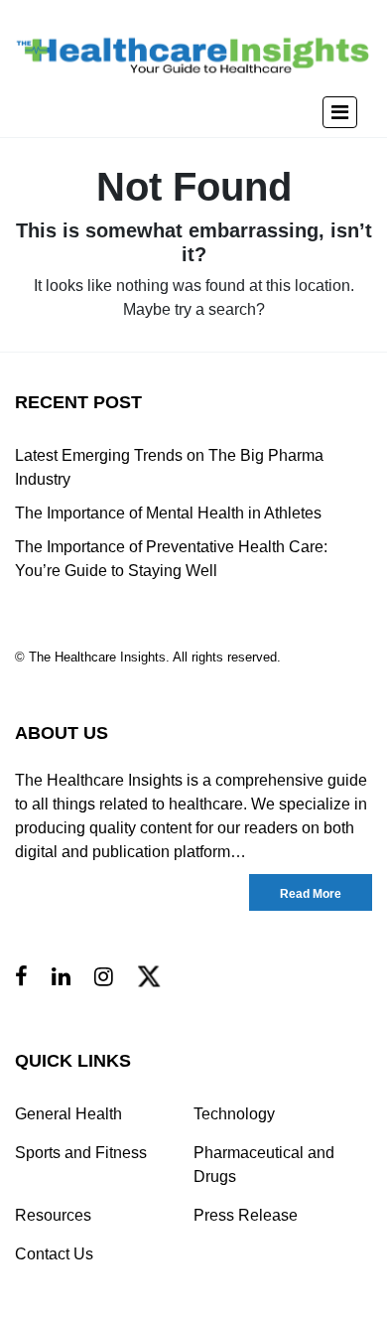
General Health (68, 1113)
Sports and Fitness (81, 1152)
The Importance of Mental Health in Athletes (168, 513)
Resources (53, 1215)
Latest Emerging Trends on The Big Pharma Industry (169, 467)
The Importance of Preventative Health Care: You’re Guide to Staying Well (171, 558)
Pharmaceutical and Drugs (264, 1164)
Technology (234, 1113)
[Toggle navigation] (339, 112)
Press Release (246, 1215)
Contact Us (54, 1254)
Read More (310, 894)
